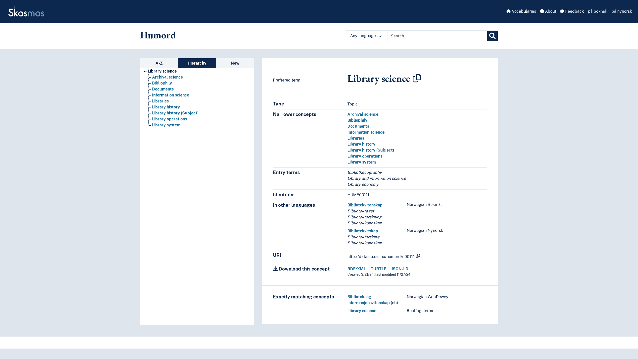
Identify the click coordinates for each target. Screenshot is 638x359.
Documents (163, 89)
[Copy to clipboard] (416, 78)
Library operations (169, 119)
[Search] (492, 35)
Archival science (167, 77)
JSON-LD (399, 269)
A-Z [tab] (159, 63)
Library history (166, 107)
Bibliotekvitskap (362, 231)
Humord (158, 34)
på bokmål (598, 11)
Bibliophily (162, 83)
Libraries (160, 101)
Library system (166, 125)
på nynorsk (622, 11)
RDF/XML (356, 269)
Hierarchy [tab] (197, 63)
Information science (170, 95)
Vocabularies (523, 11)
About (550, 11)
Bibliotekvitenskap (365, 205)
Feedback (574, 11)
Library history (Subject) (175, 113)
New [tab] (235, 63)
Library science (162, 71)
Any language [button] (363, 35)
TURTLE (378, 269)
